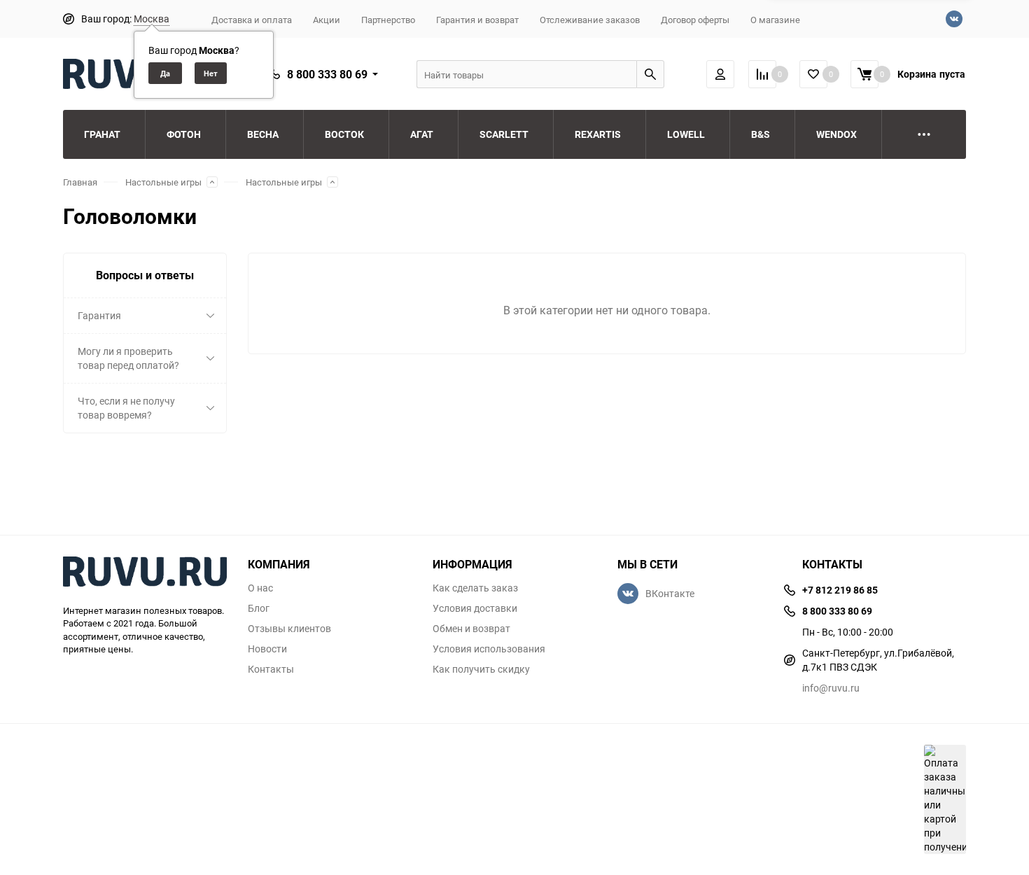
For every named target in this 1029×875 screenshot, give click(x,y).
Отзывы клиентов (289, 629)
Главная (80, 182)
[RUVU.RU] (145, 573)
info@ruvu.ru (831, 687)
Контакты (271, 669)
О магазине (775, 19)
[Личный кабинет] (720, 74)
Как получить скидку (481, 669)
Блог (259, 608)
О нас (260, 588)
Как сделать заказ (475, 588)
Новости (267, 649)
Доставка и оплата (251, 19)
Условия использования (489, 649)
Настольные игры (163, 182)
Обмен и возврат (471, 629)
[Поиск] (650, 74)
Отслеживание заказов (590, 19)
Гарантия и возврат (477, 19)
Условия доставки (475, 608)
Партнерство (388, 19)
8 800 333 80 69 (327, 74)
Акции (326, 19)
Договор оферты (695, 19)
